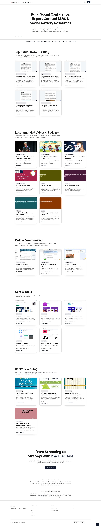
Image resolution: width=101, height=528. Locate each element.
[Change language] (84, 2)
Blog (23, 2)
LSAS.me (13, 506)
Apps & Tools (64, 41)
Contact (73, 508)
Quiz (88, 2)
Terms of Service (54, 510)
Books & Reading (72, 41)
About (32, 508)
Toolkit (32, 2)
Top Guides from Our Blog (30, 41)
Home (19, 2)
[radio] (75, 522)
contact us (42, 495)
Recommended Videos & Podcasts (43, 41)
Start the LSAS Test (50, 467)
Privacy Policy (54, 508)
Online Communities (56, 41)
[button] (26, 154)
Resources (27, 2)
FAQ (32, 510)
